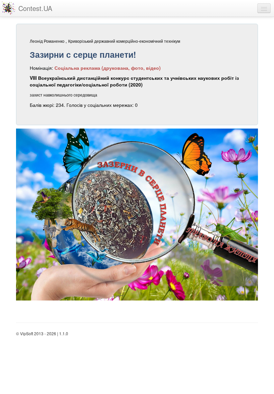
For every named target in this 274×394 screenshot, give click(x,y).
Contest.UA (35, 8)
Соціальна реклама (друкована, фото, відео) (107, 67)
